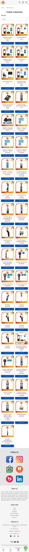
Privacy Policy (11, 545)
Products (14, 509)
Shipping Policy (25, 545)
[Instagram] (14, 536)
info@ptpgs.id (16, 533)
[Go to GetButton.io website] (25, 550)
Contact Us (14, 517)
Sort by (3, 15)
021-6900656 (15, 529)
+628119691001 (17, 531)
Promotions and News (14, 515)
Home (2, 7)
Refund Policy (18, 545)
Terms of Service (4, 545)
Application (14, 511)
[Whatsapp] (18, 536)
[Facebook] (11, 536)
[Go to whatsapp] (25, 548)
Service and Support (14, 513)
